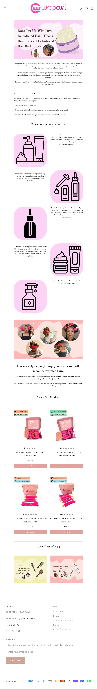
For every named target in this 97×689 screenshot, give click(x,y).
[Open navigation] (5, 8)
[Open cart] (92, 8)
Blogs (56, 616)
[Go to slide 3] (27, 448)
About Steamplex (62, 629)
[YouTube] (19, 630)
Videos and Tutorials (63, 620)
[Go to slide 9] (73, 448)
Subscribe (15, 660)
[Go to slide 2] (61, 448)
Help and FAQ (13, 625)
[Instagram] (13, 630)
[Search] (87, 8)
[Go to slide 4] (29, 448)
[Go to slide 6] (32, 448)
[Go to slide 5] (66, 448)
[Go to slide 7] (34, 448)
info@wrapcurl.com (25, 618)
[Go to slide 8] (35, 448)
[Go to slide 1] (24, 448)
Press (56, 625)
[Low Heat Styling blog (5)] (66, 569)
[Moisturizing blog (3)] (30, 569)
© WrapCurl (11, 681)
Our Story (58, 611)
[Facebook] (7, 630)
